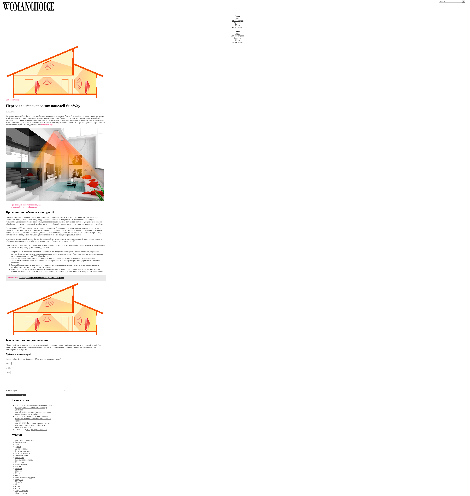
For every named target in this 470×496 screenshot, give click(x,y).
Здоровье (237, 23)
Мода (237, 25)
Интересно (19, 458)
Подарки (19, 480)
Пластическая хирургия (25, 477)
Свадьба (18, 482)
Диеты (18, 447)
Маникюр (19, 471)
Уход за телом (21, 493)
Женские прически (23, 451)
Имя (8, 363)
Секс (17, 484)
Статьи (18, 488)
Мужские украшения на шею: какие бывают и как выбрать (33, 413)
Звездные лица (21, 455)
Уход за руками (21, 491)
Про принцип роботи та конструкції (26, 205)
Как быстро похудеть (24, 460)
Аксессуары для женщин (25, 440)
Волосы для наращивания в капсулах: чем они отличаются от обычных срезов (33, 418)
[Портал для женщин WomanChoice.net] (28, 12)
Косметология (237, 27)
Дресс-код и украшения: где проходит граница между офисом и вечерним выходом (32, 425)
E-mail (9, 368)
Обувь (17, 475)
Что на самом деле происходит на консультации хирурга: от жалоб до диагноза (33, 407)
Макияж (18, 469)
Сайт (8, 372)
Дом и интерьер (237, 21)
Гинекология (20, 442)
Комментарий (11, 390)
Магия (18, 466)
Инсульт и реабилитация (36, 430)
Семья (237, 16)
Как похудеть (20, 462)
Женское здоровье (22, 453)
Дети (237, 18)
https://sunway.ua (47, 125)
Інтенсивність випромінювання (24, 207)
